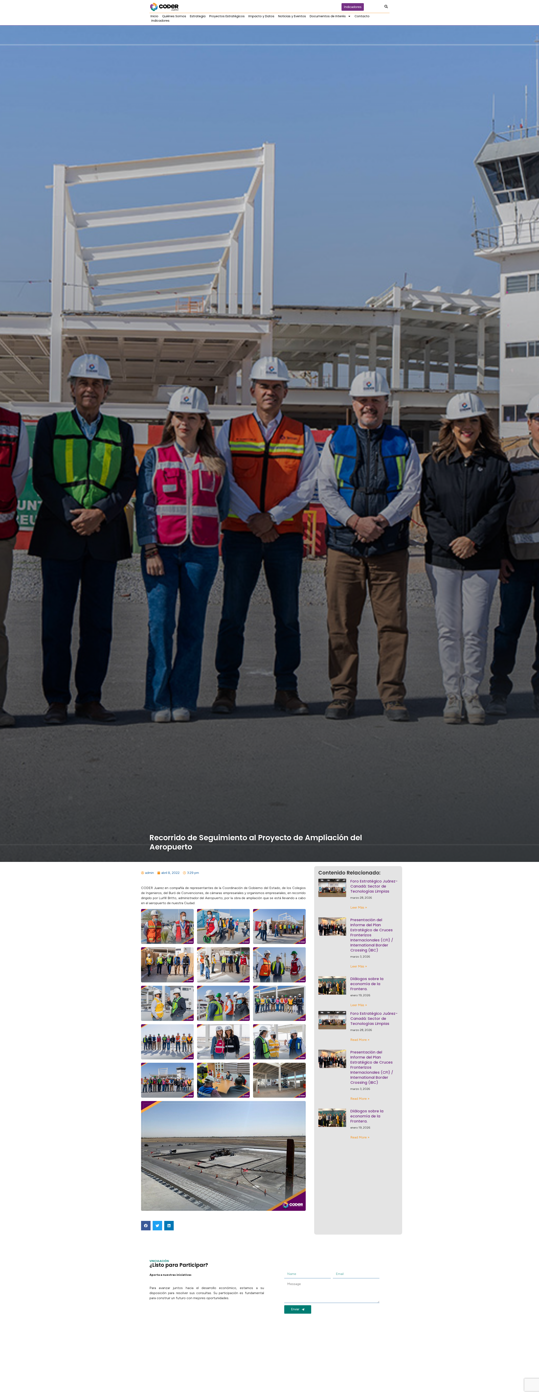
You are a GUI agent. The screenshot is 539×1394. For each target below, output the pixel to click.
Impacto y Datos (261, 16)
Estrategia (197, 16)
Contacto (362, 16)
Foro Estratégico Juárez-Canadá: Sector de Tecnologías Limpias (374, 886)
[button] (146, 1225)
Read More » (360, 1040)
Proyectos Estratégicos (227, 16)
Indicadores (160, 21)
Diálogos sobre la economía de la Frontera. (366, 983)
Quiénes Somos (174, 16)
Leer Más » (358, 907)
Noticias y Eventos (292, 16)
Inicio (154, 16)
